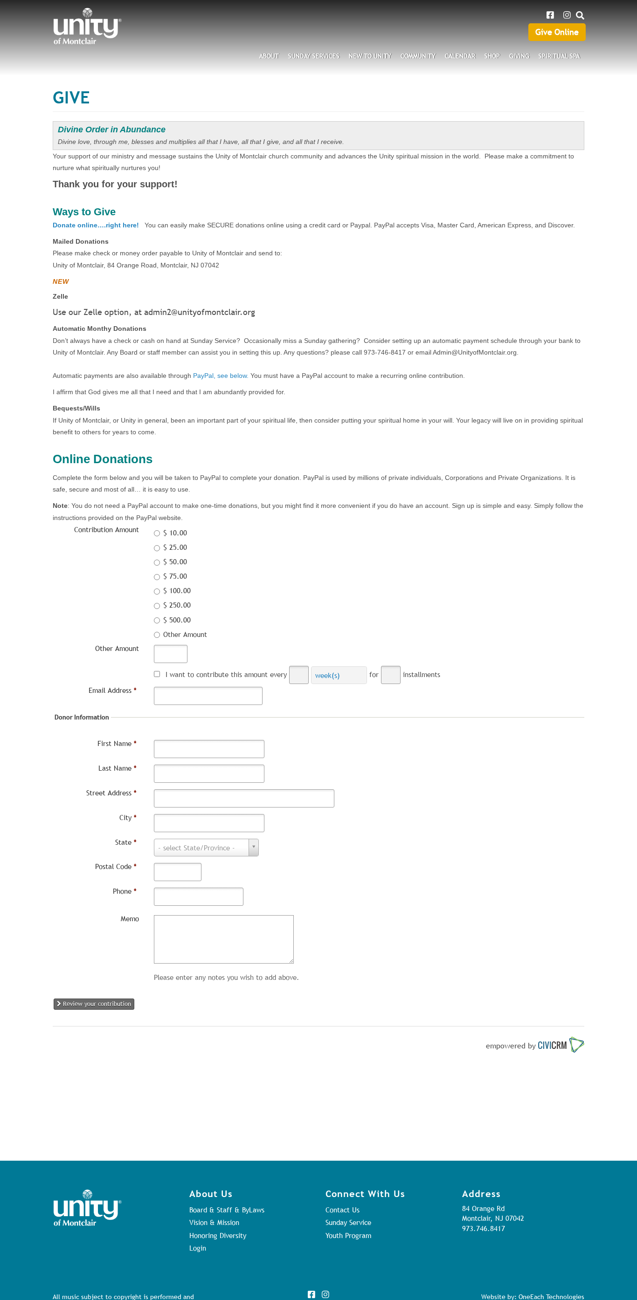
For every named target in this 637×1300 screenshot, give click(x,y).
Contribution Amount (106, 529)
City (128, 817)
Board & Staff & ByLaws (226, 1209)
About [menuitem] (269, 56)
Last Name (117, 768)
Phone (125, 891)
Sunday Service (348, 1222)
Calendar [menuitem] (460, 56)
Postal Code (116, 866)
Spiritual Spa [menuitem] (559, 56)
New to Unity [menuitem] (370, 56)
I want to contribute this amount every (226, 674)
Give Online (557, 32)
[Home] (88, 26)
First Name (117, 743)
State (126, 842)
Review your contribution (96, 1003)
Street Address (111, 792)
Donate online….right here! (96, 225)
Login (197, 1247)
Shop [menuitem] (492, 56)
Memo (130, 918)
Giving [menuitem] (519, 56)
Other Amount (117, 648)
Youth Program (348, 1235)
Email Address (113, 690)
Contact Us (342, 1209)
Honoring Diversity (217, 1235)
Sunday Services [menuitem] (313, 56)
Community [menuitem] (418, 56)
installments (421, 674)
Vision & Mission (214, 1222)
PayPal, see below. (221, 375)
